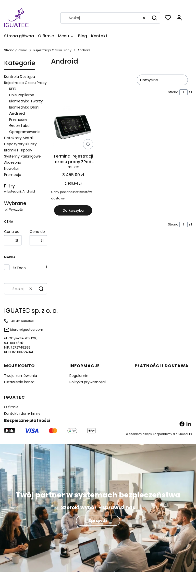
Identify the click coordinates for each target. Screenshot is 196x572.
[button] (154, 18)
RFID (12, 88)
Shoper (183, 434)
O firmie (11, 407)
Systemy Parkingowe (22, 156)
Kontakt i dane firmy (22, 413)
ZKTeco (19, 267)
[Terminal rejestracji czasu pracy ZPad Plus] (73, 128)
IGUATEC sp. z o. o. (31, 310)
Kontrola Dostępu (19, 76)
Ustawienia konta (19, 382)
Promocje (12, 174)
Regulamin (78, 375)
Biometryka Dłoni (24, 107)
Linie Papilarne (21, 95)
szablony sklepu (140, 434)
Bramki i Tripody (18, 150)
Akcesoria (12, 162)
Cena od (11, 231)
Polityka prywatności (87, 382)
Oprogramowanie (25, 131)
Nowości (11, 168)
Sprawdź (98, 520)
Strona (173, 92)
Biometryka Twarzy (26, 101)
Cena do (37, 231)
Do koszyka (73, 210)
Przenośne (18, 119)
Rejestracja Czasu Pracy (52, 50)
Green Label (19, 125)
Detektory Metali (18, 137)
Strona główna (15, 50)
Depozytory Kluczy (20, 144)
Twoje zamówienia (20, 375)
